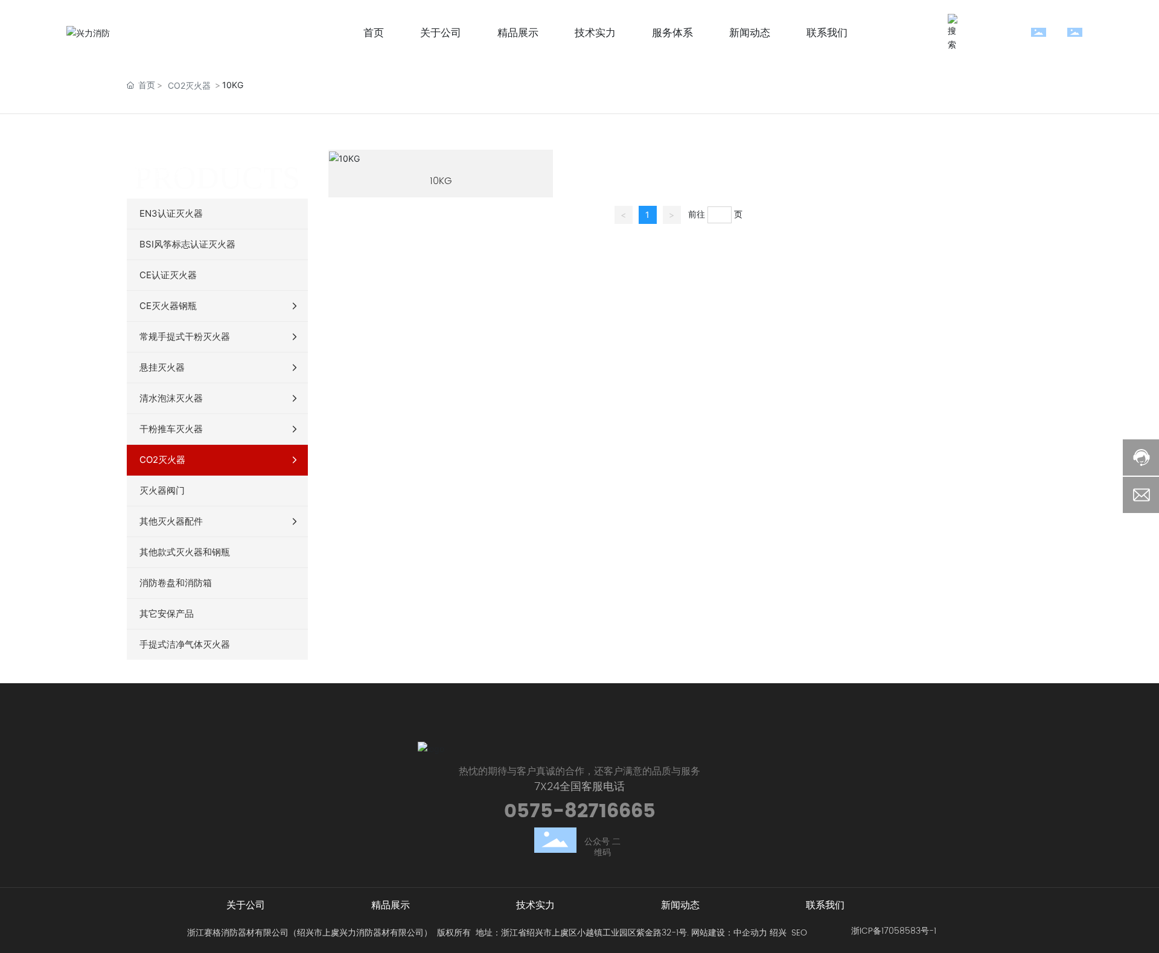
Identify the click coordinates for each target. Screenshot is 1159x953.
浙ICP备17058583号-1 (893, 931)
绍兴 (778, 933)
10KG (441, 181)
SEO (799, 933)
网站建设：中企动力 (729, 933)
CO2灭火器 (189, 85)
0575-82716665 (580, 811)
